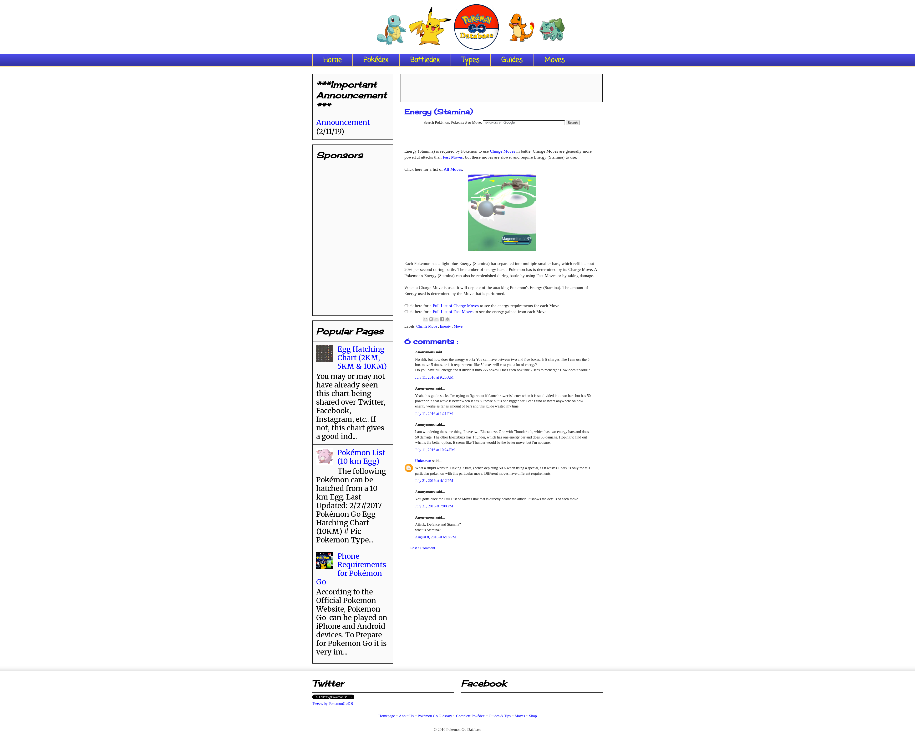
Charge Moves (502, 151)
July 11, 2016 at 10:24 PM (435, 450)
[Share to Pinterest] (447, 319)
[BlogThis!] (431, 319)
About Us (406, 716)
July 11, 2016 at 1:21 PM (434, 414)
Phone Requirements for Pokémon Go (351, 569)
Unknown (423, 461)
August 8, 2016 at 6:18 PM (435, 537)
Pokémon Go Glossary (435, 716)
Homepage (386, 716)
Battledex (425, 60)
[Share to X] (436, 319)
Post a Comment (422, 548)
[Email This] (425, 319)
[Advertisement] (501, 86)
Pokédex (376, 60)
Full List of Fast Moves (453, 311)
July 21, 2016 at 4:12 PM (434, 481)
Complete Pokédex (470, 716)
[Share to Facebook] (442, 319)
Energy (446, 326)
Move (458, 326)
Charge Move (427, 326)
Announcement (343, 122)
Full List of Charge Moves (456, 305)
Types (471, 60)
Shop (533, 716)
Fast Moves (453, 157)
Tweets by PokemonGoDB (332, 703)
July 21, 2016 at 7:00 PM (434, 506)
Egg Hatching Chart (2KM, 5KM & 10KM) (362, 358)
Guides (512, 60)
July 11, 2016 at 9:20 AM (434, 377)
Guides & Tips (500, 716)
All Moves (453, 169)
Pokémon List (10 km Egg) (361, 457)
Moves (554, 60)
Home (332, 60)
